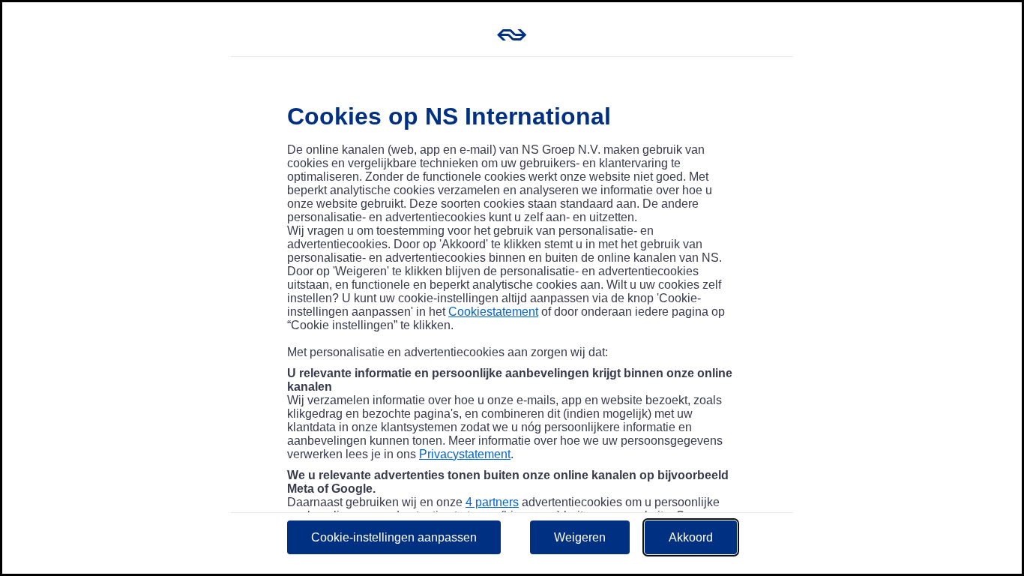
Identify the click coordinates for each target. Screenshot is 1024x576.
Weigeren (580, 537)
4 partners (492, 502)
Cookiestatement (493, 311)
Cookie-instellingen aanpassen (394, 537)
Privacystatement (465, 454)
